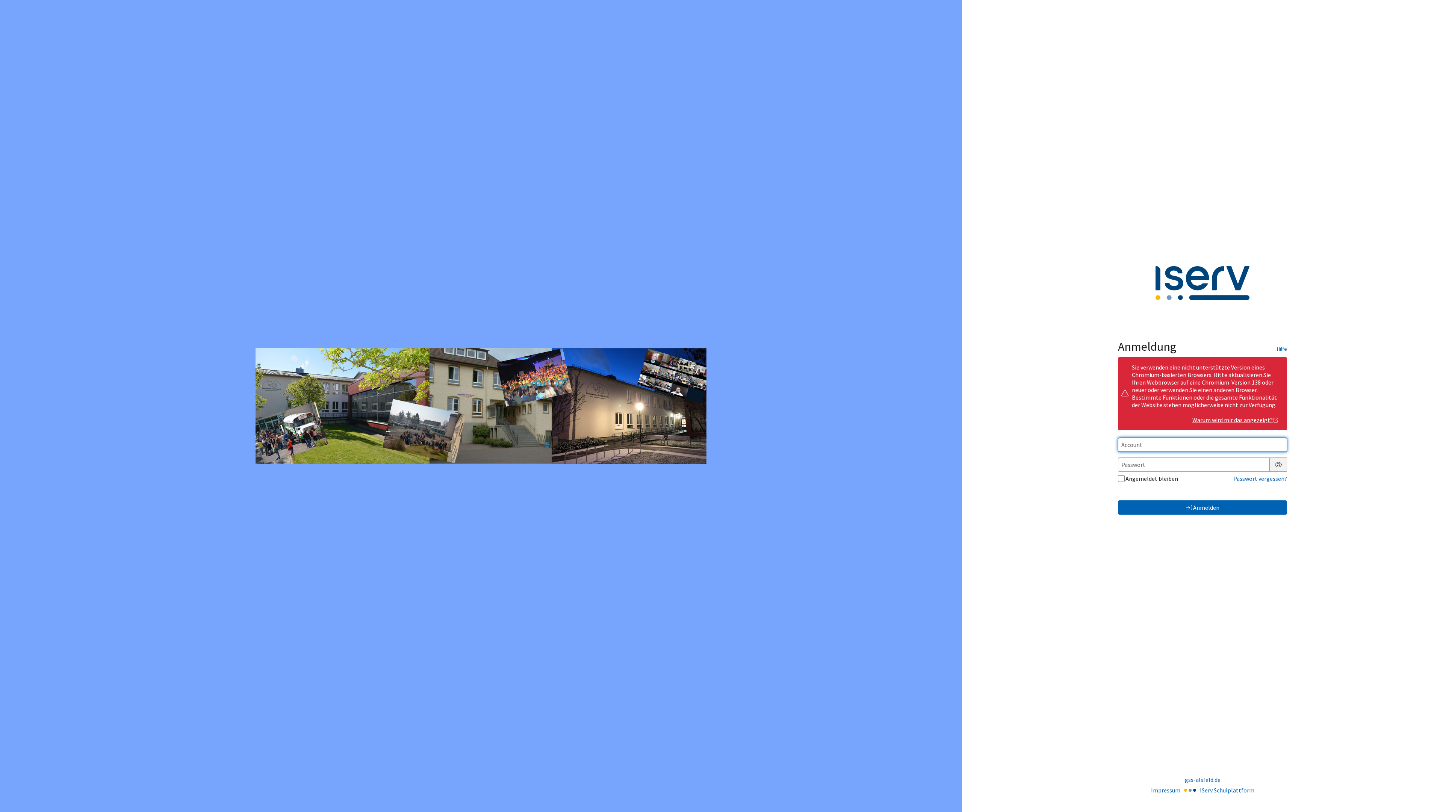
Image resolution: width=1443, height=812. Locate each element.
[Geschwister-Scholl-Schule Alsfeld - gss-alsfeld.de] (481, 406)
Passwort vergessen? (1260, 478)
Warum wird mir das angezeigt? (1232, 420)
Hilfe (1282, 348)
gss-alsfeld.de (1203, 779)
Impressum (1165, 790)
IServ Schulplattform (1227, 790)
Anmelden (1206, 507)
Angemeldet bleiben (1151, 478)
